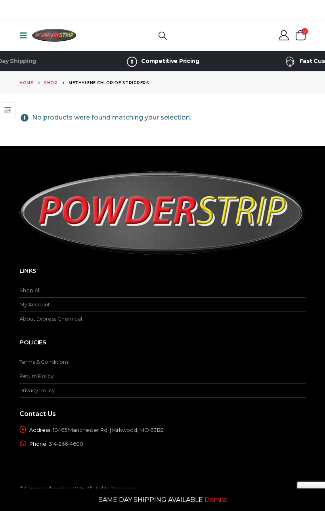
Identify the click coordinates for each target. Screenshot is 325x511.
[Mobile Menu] (25, 35)
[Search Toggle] (162, 35)
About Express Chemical (50, 318)
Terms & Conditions (44, 362)
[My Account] (284, 35)
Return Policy (36, 376)
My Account (34, 304)
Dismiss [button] (216, 499)
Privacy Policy (37, 390)
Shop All (29, 290)
